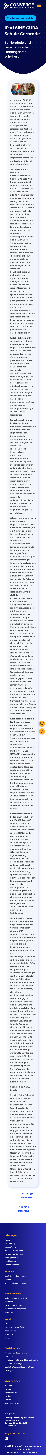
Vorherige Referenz (27, 1195)
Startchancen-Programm (16, 1309)
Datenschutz (32, 1452)
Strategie (9, 1371)
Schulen (8, 1280)
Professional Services (14, 1254)
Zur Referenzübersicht (20, 18)
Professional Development (16, 1353)
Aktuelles (9, 1324)
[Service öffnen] (42, 731)
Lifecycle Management (14, 1251)
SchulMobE (9, 1302)
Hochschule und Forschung (16, 1283)
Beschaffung (10, 1247)
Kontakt (8, 1400)
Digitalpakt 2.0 (11, 1313)
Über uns (8, 1386)
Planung (8, 1240)
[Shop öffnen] (42, 724)
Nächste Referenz (23, 1208)
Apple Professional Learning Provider (20, 1367)
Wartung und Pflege (13, 1305)
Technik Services (12, 1265)
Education (9, 1357)
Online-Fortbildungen (14, 1364)
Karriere (8, 1396)
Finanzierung (10, 1244)
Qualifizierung (10, 1261)
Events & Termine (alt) (14, 1327)
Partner (8, 1389)
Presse (7, 1338)
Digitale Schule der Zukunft (16, 1298)
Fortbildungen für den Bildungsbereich (21, 1360)
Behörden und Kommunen (16, 1276)
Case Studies (10, 1331)
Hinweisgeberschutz (16, 1452)
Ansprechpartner (12, 1403)
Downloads (9, 1335)
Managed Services (12, 1258)
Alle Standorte (11, 1393)
